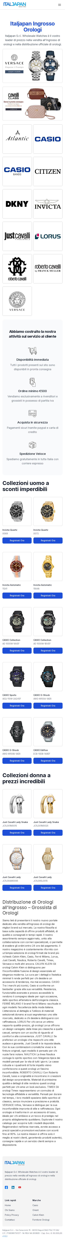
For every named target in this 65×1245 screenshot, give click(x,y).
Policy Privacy (12, 1215)
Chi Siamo (10, 1210)
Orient (35, 1210)
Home (8, 1205)
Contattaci (10, 1219)
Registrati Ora (17, 540)
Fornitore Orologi (40, 1219)
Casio (35, 1205)
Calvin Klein (38, 1215)
